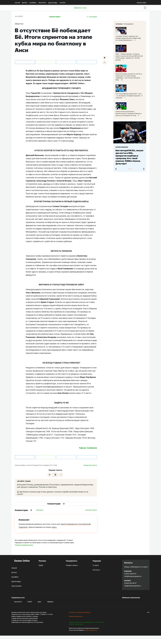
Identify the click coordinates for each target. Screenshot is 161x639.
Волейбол (32, 3)
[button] (115, 169)
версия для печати (90, 465)
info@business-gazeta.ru (132, 576)
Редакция (97, 561)
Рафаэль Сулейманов (88, 448)
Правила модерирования (24, 545)
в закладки (92, 17)
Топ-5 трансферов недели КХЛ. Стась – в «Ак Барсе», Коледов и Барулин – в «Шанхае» (129, 96)
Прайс (41, 565)
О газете (96, 565)
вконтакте (18, 602)
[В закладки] (104, 62)
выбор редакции (122, 147)
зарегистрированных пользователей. (76, 524)
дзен (39, 602)
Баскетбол (42, 3)
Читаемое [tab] (119, 24)
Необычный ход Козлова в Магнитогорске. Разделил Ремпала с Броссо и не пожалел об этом (129, 113)
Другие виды (52, 3)
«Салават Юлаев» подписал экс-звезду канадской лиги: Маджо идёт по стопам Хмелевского (128, 38)
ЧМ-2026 (62, 3)
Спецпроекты (71, 561)
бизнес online (141, 3)
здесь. (54, 527)
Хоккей (17, 3)
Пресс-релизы (17, 586)
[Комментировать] (104, 58)
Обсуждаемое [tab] (128, 24)
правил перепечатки (90, 630)
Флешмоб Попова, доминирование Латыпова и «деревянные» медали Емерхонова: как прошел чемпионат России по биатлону (55, 485)
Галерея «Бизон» (72, 565)
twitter (29, 602)
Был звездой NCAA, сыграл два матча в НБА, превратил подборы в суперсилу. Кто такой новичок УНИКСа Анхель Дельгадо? (129, 157)
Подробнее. (23, 527)
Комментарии (55, 504)
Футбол (24, 3)
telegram (50, 602)
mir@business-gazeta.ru (132, 586)
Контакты (96, 570)
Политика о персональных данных (79, 612)
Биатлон (19, 24)
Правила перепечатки (76, 616)
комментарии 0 (54, 17)
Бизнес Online (22, 560)
